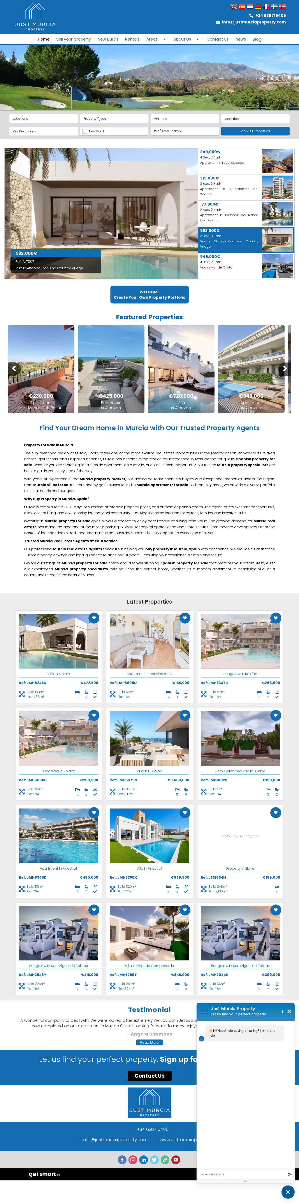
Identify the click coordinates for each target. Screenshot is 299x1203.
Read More (149, 1042)
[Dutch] (249, 7)
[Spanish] (241, 7)
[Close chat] (288, 1192)
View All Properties (255, 131)
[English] (233, 7)
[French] (266, 7)
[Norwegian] (282, 7)
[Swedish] (274, 7)
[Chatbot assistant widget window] (246, 1093)
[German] (258, 7)
